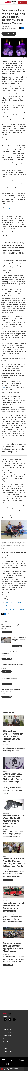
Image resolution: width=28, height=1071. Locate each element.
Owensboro (20, 602)
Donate (23, 2)
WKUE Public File (7, 1035)
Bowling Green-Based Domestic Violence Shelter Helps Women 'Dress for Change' (12, 778)
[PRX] (8, 1064)
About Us (5, 1038)
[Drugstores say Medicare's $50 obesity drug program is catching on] (6, 640)
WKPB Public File (7, 1029)
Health (4, 856)
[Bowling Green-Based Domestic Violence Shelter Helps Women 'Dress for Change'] (13, 763)
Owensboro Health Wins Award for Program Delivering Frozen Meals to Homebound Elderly (14, 862)
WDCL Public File (7, 1032)
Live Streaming (6, 1045)
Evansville (21, 609)
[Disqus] (14, 989)
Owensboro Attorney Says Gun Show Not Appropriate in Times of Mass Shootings (13, 947)
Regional (5, 771)
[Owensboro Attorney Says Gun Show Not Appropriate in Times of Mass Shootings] (13, 932)
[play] (2, 1069)
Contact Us (5, 1042)
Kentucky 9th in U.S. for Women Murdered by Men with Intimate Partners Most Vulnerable (13, 820)
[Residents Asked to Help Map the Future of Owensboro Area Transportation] (13, 892)
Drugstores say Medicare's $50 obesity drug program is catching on (19, 639)
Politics (4, 729)
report (4, 387)
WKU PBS (5, 1048)
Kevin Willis (5, 785)
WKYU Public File (7, 1026)
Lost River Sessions (7, 1051)
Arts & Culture (9, 602)
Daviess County (10, 605)
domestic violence (10, 609)
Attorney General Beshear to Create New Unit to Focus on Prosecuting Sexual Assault (13, 736)
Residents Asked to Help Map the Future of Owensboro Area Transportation (14, 907)
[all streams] (26, 1069)
